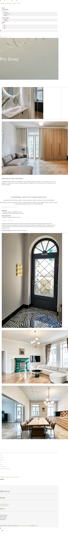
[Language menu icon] (0, 30)
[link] (10, 37)
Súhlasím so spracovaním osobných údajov (10, 476)
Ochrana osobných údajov (24, 525)
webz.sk (36, 525)
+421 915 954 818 (4, 505)
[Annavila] (10, 3)
